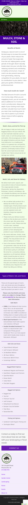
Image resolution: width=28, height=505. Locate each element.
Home (3, 474)
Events (3, 489)
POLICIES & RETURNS (14, 502)
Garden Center (5, 478)
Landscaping (5, 482)
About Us (4, 493)
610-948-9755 (9, 297)
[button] (4, 19)
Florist (3, 485)
